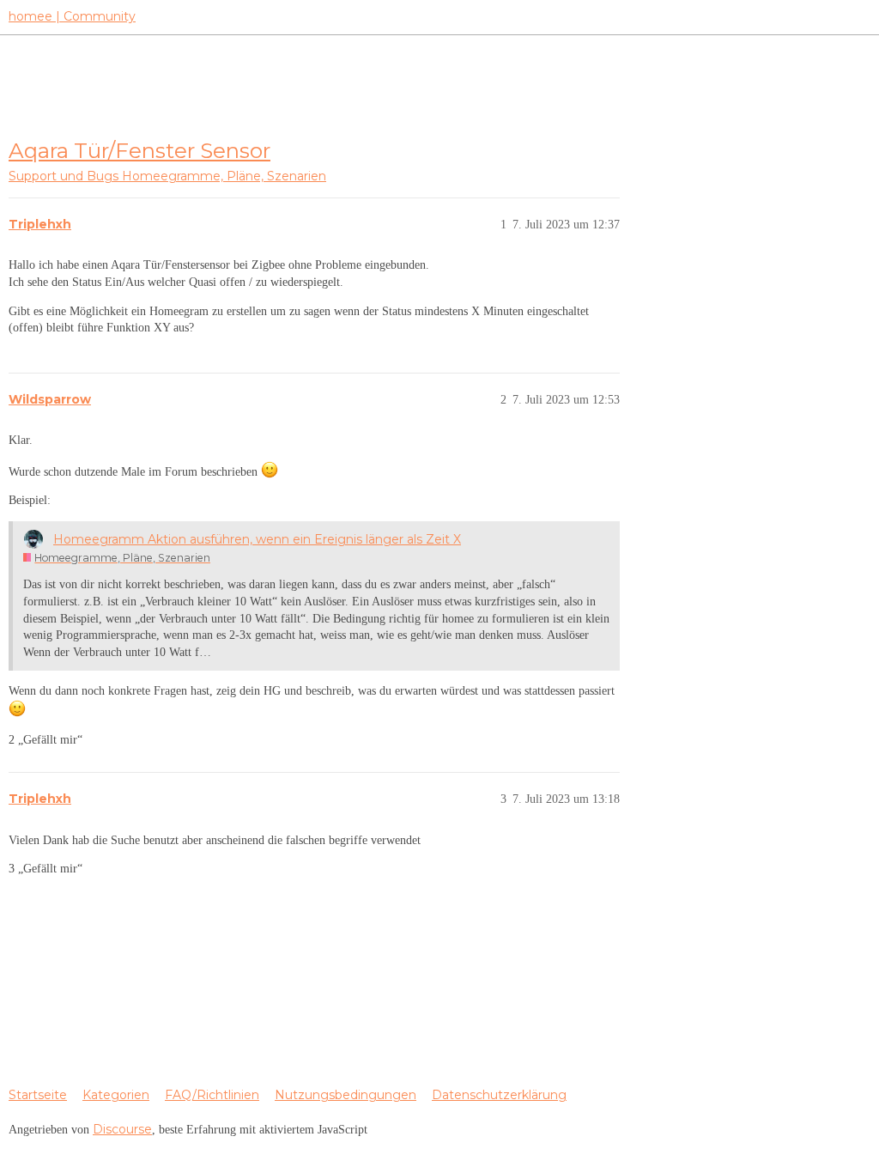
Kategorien (115, 1095)
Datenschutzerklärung (499, 1095)
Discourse (122, 1129)
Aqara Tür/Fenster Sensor (139, 150)
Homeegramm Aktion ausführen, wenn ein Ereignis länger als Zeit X (257, 539)
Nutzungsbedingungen (345, 1095)
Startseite (38, 1095)
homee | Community (72, 16)
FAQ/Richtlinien (212, 1095)
